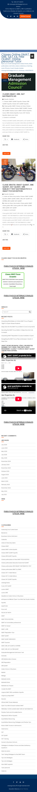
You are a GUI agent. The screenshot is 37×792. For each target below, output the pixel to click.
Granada (3, 656)
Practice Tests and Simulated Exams (11, 712)
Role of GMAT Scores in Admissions (11, 725)
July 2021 (4, 494)
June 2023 (4, 478)
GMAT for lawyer (5, 626)
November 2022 (6, 488)
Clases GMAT (5, 546)
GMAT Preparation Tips (7, 632)
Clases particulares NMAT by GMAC (11, 569)
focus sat (4, 609)
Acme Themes (24, 789)
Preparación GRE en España (9, 715)
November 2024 (6, 461)
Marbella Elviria (5, 682)
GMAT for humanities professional (11, 622)
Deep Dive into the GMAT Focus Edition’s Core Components (18, 327)
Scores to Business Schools (9, 742)
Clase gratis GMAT (10, 106)
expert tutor (4, 606)
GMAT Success (5, 642)
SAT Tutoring (5, 739)
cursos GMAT (5, 589)
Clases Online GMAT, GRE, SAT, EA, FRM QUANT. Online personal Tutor (15, 57)
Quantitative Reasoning (8, 719)
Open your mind (13, 115)
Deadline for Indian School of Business (12, 596)
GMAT (3, 616)
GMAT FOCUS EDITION (7, 619)
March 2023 (4, 481)
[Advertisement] (18, 35)
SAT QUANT (18, 201)
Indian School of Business (8, 669)
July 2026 (4, 444)
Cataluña (4, 539)
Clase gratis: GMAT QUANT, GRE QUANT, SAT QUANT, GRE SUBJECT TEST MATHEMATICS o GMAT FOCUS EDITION (18, 187)
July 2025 (4, 454)
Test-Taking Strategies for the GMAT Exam (13, 754)
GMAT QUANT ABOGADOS (8, 639)
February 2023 (5, 484)
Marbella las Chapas (7, 685)
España (3, 602)
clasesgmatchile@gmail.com (18, 4)
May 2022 (4, 491)
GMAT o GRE (4, 629)
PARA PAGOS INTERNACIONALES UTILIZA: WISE (18, 267)
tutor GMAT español (7, 764)
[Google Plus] (17, 16)
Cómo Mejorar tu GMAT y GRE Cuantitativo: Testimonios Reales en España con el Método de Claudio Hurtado (18, 11)
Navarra (3, 699)
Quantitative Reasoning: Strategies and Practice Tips (16, 722)
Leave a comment (9, 117)
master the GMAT (6, 689)
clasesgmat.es (5, 582)
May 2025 (4, 458)
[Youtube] (14, 16)
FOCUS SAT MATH (6, 612)
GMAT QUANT (12, 199)
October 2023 (5, 471)
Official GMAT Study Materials (9, 702)
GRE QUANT (10, 201)
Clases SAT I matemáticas (8, 573)
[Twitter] (10, 16)
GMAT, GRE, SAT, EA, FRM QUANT (10, 649)
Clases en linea (21, 106)
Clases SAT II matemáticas (9, 576)
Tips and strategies (6, 761)
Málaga (3, 675)
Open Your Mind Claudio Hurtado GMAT (12, 705)
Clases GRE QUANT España (9, 556)
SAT (2, 732)
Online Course (25, 16)
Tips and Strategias (7, 757)
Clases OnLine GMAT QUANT (18, 108)
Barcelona (4, 533)
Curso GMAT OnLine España (22, 111)
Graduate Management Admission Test (12, 652)
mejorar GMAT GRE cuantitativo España (12, 692)
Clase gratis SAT (18, 205)
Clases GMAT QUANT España (13, 101)
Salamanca (4, 729)
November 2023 (6, 468)
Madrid (3, 672)
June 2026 (4, 448)
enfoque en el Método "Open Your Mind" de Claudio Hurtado (18, 599)
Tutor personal (5, 767)
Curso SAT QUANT (6, 586)
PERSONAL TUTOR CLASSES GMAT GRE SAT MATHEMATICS (17, 709)
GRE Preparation (6, 662)
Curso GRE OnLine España (10, 113)
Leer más (6, 153)
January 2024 (5, 464)
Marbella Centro (5, 679)
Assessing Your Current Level (9, 529)
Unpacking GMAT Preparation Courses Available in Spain (17, 335)
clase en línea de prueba (12, 196)
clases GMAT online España (9, 549)
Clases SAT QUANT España (20, 104)
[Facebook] (7, 16)
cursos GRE (4, 592)
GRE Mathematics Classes (8, 659)
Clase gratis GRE (7, 205)
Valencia (3, 771)
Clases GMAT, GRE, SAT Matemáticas (13, 95)
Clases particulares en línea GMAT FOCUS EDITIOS (15, 559)
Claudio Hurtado (9, 99)
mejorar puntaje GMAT (7, 695)
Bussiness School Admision (9, 536)
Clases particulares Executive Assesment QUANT (15, 563)
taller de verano (5, 751)
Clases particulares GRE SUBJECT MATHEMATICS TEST (16, 566)
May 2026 (4, 451)
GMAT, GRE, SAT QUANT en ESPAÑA (10, 646)
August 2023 (5, 474)
